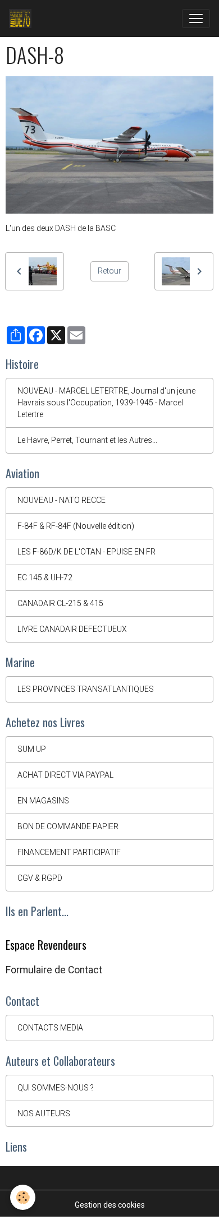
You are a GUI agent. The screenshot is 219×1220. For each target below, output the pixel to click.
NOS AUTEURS (43, 1113)
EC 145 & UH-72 (44, 577)
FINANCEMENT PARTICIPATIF (69, 852)
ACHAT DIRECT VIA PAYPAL (65, 774)
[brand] (22, 18)
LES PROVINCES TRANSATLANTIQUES (85, 689)
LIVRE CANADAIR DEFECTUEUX (72, 629)
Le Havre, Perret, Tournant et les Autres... (87, 440)
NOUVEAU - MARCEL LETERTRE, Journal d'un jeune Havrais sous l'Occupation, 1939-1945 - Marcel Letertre (106, 402)
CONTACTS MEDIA (50, 1027)
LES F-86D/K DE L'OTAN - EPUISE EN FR (86, 551)
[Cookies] (22, 1197)
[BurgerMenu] (196, 18)
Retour (109, 270)
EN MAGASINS (43, 800)
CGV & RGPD (39, 878)
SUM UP (31, 749)
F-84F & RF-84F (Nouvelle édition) (75, 525)
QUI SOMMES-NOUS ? (55, 1087)
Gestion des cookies (110, 1204)
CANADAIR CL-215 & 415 (60, 603)
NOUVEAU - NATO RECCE (61, 500)
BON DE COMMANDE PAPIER (67, 826)
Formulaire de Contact (54, 970)
